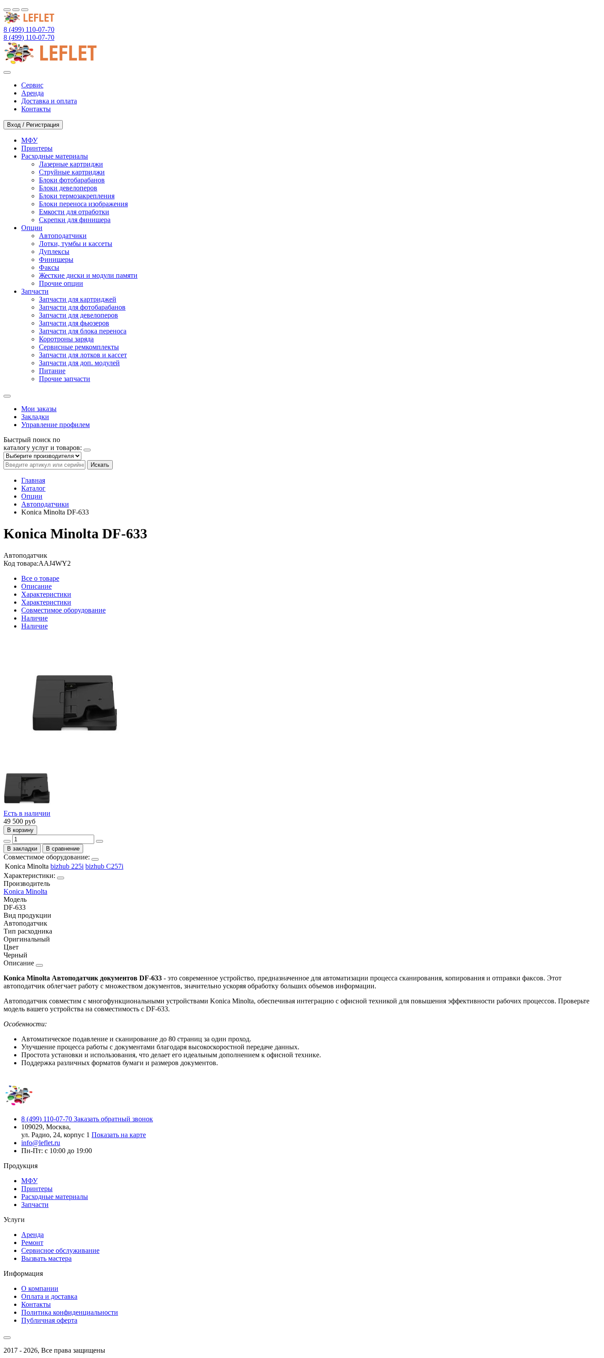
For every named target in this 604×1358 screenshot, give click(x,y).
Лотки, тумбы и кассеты (75, 243)
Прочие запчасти (64, 378)
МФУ (29, 1180)
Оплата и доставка (49, 1296)
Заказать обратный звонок (113, 1119)
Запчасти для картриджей (77, 299)
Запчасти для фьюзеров (74, 323)
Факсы (49, 267)
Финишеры (56, 259)
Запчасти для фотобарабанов (82, 307)
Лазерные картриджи (71, 164)
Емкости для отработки (74, 212)
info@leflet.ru (40, 1142)
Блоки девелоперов (68, 188)
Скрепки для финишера (75, 219)
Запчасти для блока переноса (82, 331)
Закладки (35, 416)
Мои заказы (39, 408)
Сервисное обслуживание (60, 1250)
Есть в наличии (27, 813)
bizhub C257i (104, 866)
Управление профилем (55, 424)
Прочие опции (61, 283)
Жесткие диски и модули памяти (88, 275)
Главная (33, 480)
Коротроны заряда (66, 339)
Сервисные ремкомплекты (79, 347)
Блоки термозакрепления (77, 196)
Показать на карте (119, 1135)
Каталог (33, 488)
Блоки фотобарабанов (72, 180)
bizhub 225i (67, 866)
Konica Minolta (25, 891)
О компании (39, 1288)
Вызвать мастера (46, 1258)
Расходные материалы (54, 1196)
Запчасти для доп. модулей (79, 363)
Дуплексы (54, 251)
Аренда (32, 1234)
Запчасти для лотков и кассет (83, 355)
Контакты (36, 1304)
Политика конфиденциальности (69, 1312)
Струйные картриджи (72, 172)
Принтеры (37, 1188)
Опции (31, 496)
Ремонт (32, 1242)
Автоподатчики (63, 235)
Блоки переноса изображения (83, 204)
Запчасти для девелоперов (78, 315)
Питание (52, 370)
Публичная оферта (49, 1320)
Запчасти (35, 1204)
